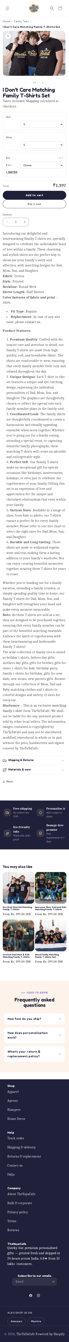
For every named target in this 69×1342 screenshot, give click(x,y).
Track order (15, 1138)
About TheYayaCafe (21, 1194)
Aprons (12, 1101)
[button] (7, 8)
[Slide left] (26, 83)
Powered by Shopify (50, 1334)
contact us (32, 322)
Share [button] (9, 781)
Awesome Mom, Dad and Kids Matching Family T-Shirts (50, 908)
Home (6, 21)
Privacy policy (17, 1212)
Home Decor (16, 1119)
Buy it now (34, 204)
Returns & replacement (24, 1156)
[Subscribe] (53, 1281)
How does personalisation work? (28, 1035)
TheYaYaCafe (25, 1334)
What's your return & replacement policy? (24, 1054)
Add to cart (34, 195)
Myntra (36, 1321)
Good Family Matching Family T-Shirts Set (47, 956)
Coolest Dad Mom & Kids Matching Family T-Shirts (16, 956)
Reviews (13, 1230)
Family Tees (21, 21)
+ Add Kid (11, 172)
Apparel (13, 1092)
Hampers (13, 1110)
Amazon (16, 1321)
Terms (11, 1221)
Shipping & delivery (21, 1147)
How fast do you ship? (24, 1019)
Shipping (32, 101)
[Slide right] (43, 83)
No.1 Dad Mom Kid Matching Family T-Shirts (17, 908)
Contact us (15, 1165)
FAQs (11, 1175)
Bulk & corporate (19, 1203)
